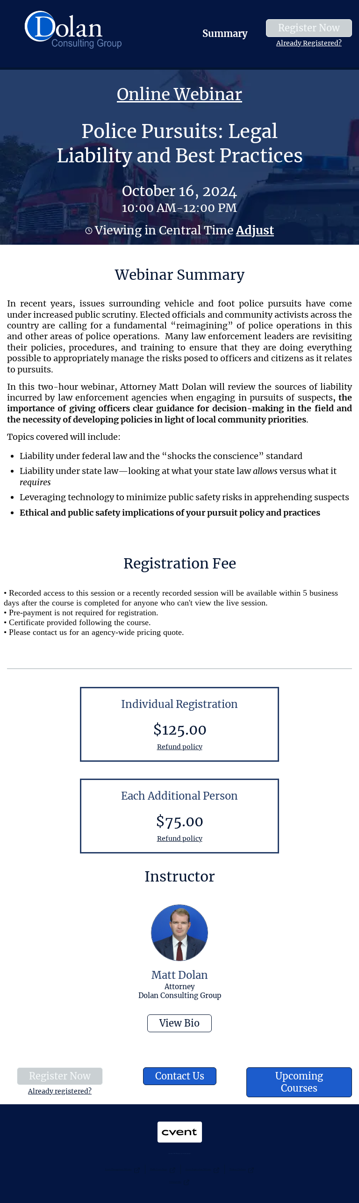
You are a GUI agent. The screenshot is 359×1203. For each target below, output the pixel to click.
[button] (254, 230)
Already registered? (60, 1091)
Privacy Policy (175, 1182)
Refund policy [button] (179, 747)
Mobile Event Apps (158, 1169)
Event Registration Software (198, 1169)
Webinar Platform (238, 1169)
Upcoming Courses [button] (299, 1082)
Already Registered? (309, 43)
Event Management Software (118, 1169)
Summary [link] (224, 33)
